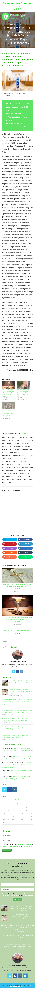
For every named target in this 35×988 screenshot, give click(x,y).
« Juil (3, 826)
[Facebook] (17, 671)
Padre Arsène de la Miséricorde (21, 985)
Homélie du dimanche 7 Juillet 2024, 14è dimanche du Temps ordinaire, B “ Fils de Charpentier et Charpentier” (17, 702)
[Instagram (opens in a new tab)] (20, 9)
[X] (13, 671)
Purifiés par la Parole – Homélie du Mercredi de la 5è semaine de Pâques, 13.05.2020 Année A (17, 586)
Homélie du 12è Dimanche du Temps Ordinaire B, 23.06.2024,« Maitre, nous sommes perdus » (17, 750)
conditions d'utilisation (24, 844)
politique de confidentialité (10, 846)
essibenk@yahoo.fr (12, 3)
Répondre (24, 433)
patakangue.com (8, 93)
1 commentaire (8, 95)
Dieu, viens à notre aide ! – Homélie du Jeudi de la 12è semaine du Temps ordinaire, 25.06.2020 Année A (23, 393)
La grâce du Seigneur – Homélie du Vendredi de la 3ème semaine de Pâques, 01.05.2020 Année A (8, 393)
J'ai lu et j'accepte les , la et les (17, 845)
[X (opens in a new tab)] (14, 9)
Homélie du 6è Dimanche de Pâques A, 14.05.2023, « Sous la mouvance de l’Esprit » (17, 630)
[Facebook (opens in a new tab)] (17, 9)
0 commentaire (12, 705)
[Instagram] (21, 671)
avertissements (28, 846)
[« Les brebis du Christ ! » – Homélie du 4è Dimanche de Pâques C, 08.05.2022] (5, 683)
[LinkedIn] (25, 975)
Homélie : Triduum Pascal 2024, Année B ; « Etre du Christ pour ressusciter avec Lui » (17, 764)
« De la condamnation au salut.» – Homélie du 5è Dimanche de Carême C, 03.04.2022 (20, 691)
